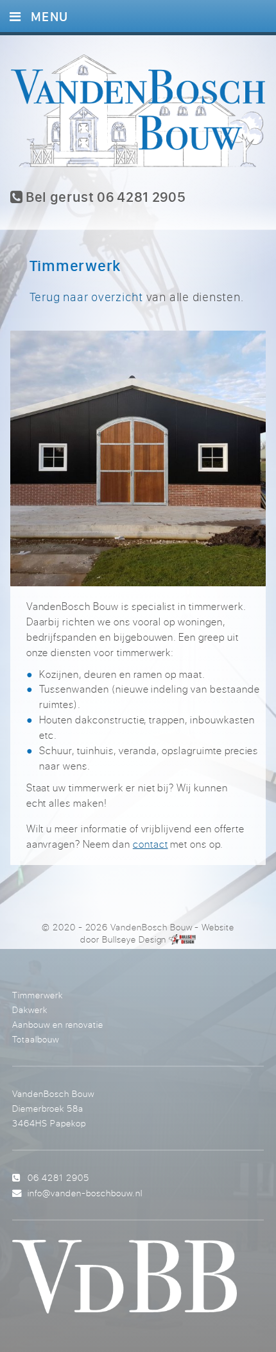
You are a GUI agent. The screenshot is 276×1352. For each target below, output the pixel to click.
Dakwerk (29, 1009)
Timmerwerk (37, 995)
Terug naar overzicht (86, 296)
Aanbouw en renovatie (57, 1024)
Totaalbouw (35, 1039)
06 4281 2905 (58, 1177)
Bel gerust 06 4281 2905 (103, 197)
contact (150, 844)
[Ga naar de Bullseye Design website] (182, 939)
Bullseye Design (134, 939)
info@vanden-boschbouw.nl (85, 1193)
